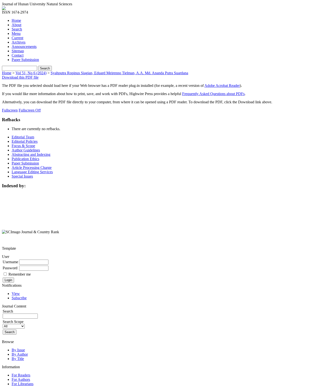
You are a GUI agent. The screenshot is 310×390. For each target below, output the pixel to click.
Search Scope (13, 322)
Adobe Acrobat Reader (222, 85)
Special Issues (22, 176)
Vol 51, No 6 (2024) (31, 73)
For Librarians (22, 384)
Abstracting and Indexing (31, 154)
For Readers (21, 375)
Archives (18, 42)
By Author (20, 354)
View (16, 294)
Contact (17, 55)
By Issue (18, 350)
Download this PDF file (20, 77)
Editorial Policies (25, 141)
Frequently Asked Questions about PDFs (213, 94)
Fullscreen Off (30, 110)
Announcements (24, 47)
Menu (16, 33)
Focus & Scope (23, 146)
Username (10, 262)
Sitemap (18, 51)
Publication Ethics (25, 159)
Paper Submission (25, 60)
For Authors (21, 379)
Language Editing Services (32, 172)
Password (10, 268)
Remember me (19, 274)
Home (16, 20)
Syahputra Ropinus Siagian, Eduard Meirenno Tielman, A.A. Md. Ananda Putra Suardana (119, 73)
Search (17, 29)
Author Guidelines (26, 150)
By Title (18, 359)
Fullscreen (10, 110)
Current (17, 38)
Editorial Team (23, 137)
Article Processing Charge (32, 167)
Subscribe (19, 298)
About (16, 25)
